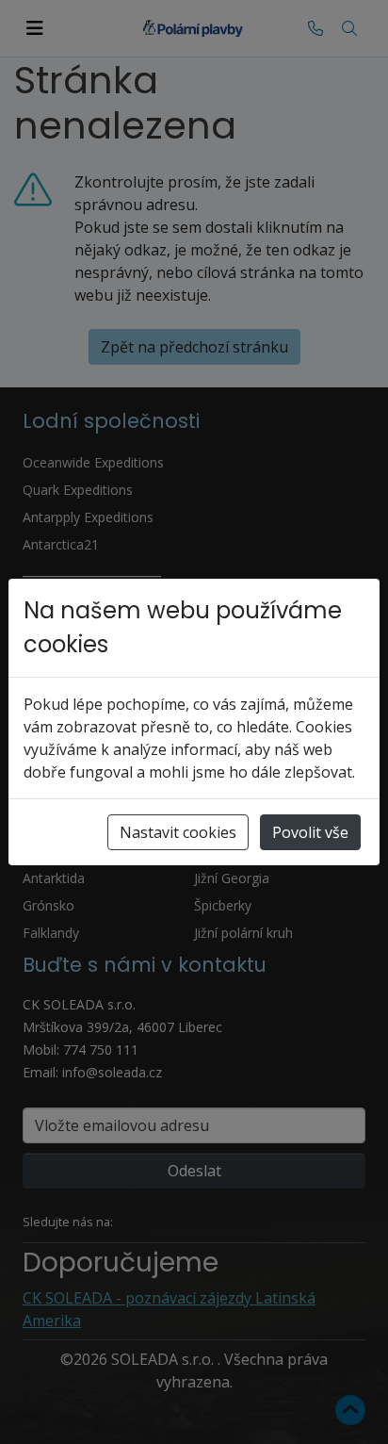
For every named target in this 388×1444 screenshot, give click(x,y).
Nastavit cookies (178, 832)
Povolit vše (310, 832)
